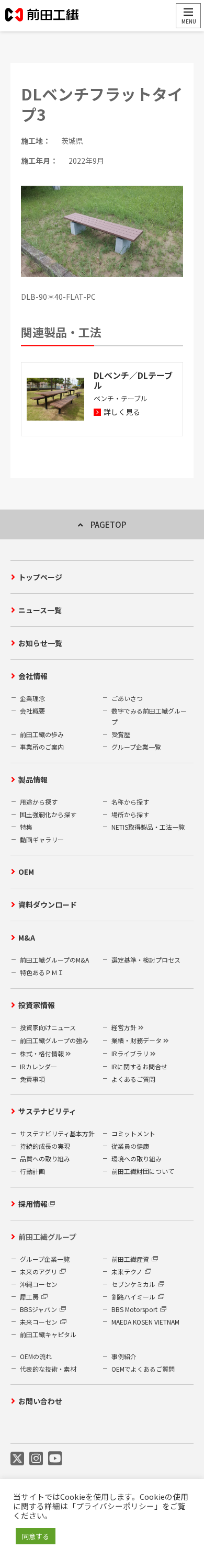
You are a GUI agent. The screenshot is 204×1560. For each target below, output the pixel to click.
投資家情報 (36, 1005)
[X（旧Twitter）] (17, 1458)
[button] (188, 15)
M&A (26, 937)
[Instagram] (36, 1458)
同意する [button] (35, 1536)
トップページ (40, 577)
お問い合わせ (40, 1401)
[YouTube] (55, 1458)
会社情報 (33, 676)
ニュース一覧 (40, 610)
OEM (26, 871)
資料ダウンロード (47, 904)
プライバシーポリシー (115, 1505)
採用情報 (33, 1203)
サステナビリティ (47, 1111)
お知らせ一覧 (40, 643)
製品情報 (33, 779)
